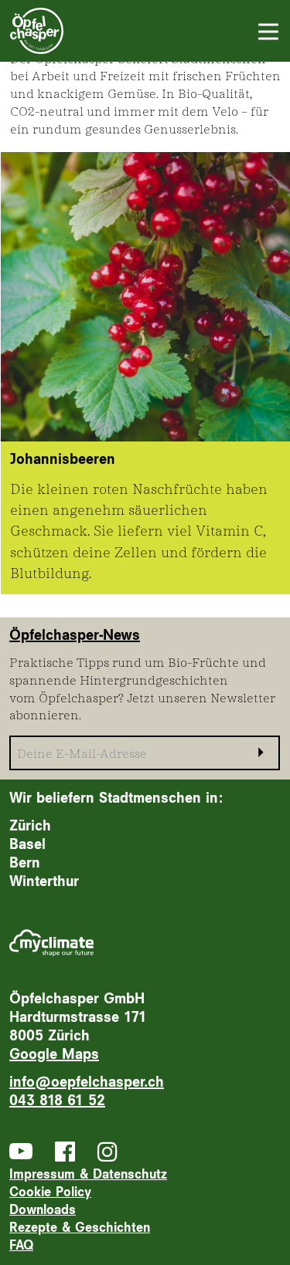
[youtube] (20, 1151)
